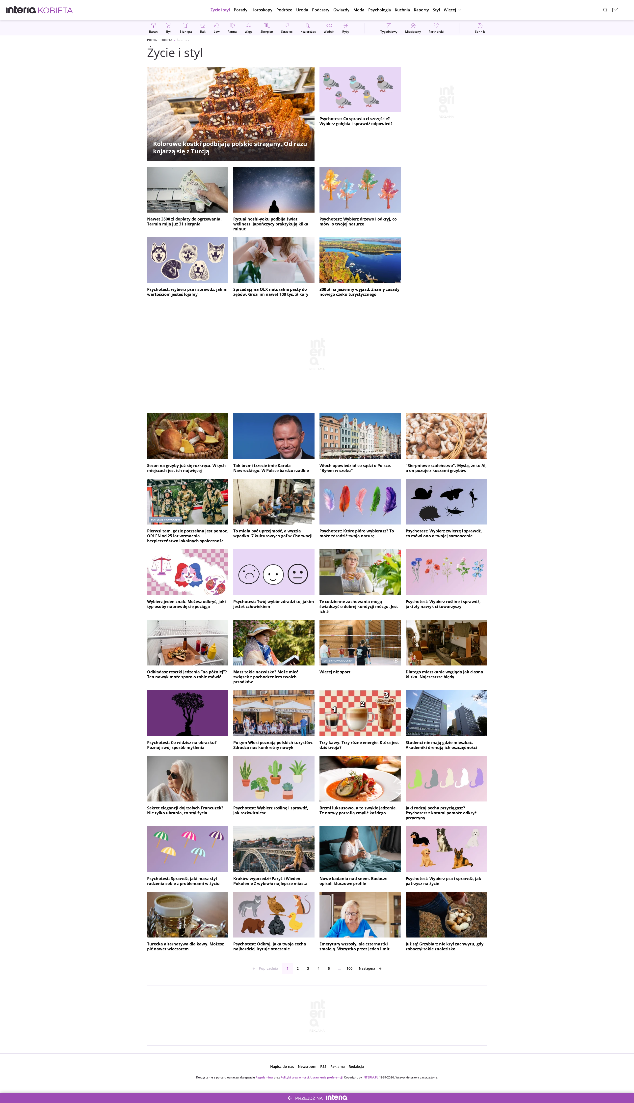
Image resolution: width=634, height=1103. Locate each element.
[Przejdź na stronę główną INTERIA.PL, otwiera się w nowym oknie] (21, 10)
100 (349, 968)
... (339, 968)
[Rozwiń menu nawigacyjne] (625, 10)
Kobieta (166, 40)
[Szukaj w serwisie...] (605, 10)
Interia (152, 40)
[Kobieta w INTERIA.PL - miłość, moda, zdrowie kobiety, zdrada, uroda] (55, 10)
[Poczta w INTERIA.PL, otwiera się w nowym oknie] (615, 10)
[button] (261, 10)
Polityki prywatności (295, 1077)
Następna (367, 968)
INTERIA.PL (370, 1077)
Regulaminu (264, 1077)
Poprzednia (268, 968)
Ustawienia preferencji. (326, 1077)
